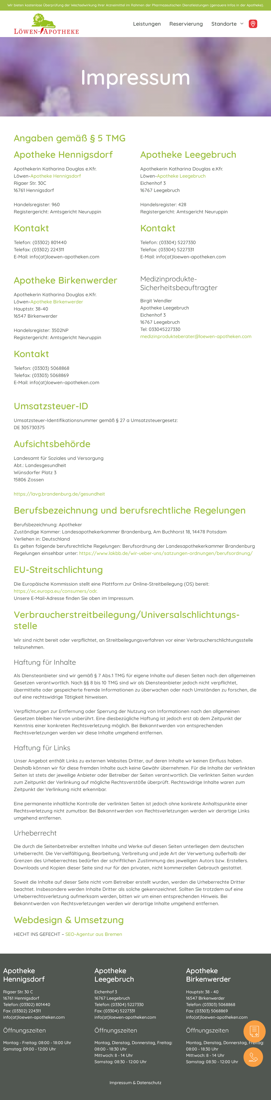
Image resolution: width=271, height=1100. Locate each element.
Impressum (121, 1082)
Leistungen (147, 23)
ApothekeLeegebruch (114, 975)
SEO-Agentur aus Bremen (93, 934)
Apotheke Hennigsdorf (55, 176)
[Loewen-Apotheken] (46, 24)
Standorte (224, 23)
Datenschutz (149, 1082)
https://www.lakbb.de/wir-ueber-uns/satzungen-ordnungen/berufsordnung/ (166, 553)
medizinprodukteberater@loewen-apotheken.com (195, 336)
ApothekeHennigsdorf (24, 975)
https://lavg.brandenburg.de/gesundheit (59, 494)
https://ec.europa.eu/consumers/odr (55, 591)
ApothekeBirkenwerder (208, 975)
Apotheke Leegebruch (181, 176)
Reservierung (186, 23)
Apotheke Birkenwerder (56, 302)
